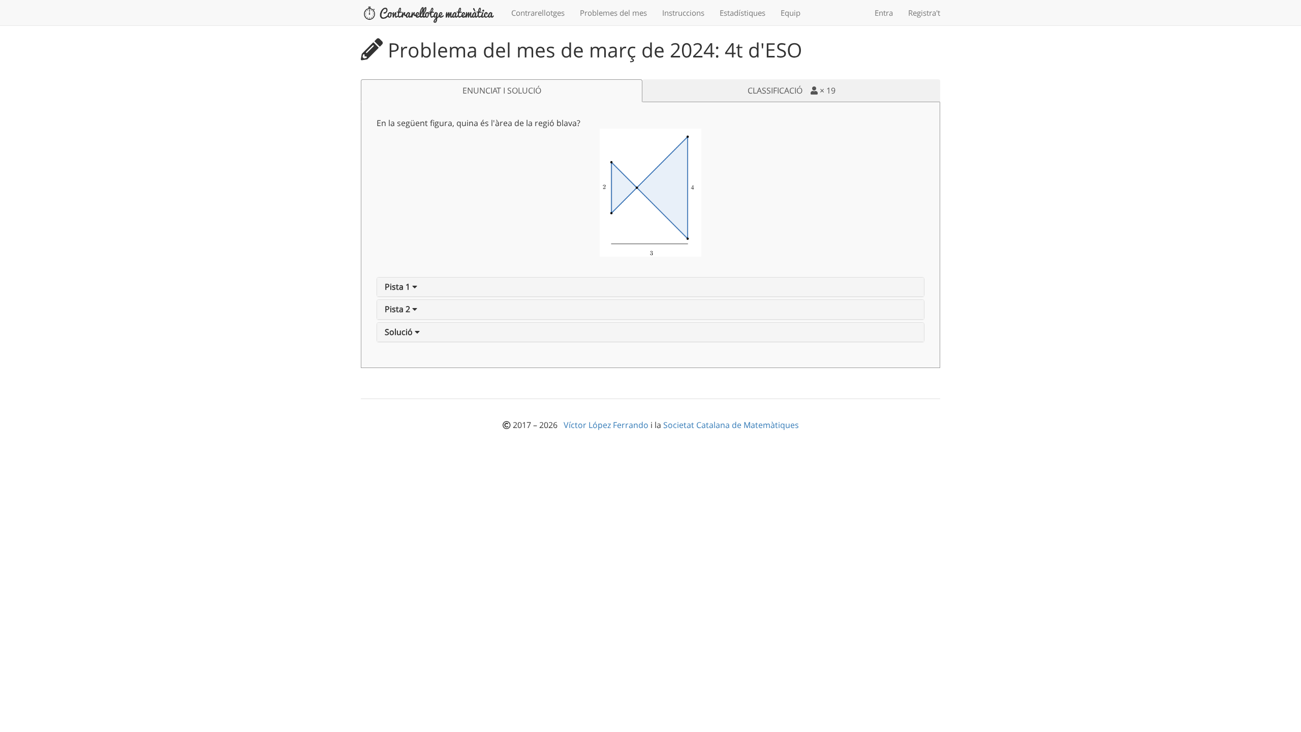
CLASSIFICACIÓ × (791, 90)
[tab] (650, 287)
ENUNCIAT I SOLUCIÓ (501, 90)
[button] (401, 286)
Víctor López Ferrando (607, 425)
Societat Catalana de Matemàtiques (731, 425)
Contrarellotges (538, 13)
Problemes (613, 13)
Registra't (924, 13)
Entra (884, 13)
